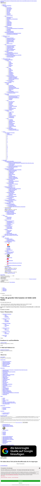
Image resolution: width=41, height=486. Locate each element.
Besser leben (7, 93)
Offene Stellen (9, 230)
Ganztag (8, 20)
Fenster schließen (3, 457)
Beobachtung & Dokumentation (12, 18)
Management (11, 89)
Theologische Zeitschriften (9, 168)
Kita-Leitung (9, 9)
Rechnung (8, 248)
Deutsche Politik (12, 86)
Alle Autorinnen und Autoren (10, 132)
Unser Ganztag (11, 164)
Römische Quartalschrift (13, 177)
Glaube (10, 62)
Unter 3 (8, 19)
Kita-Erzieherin (9, 8)
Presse (4, 399)
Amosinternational (12, 176)
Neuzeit (10, 114)
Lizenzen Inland (9, 226)
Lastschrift (8, 249)
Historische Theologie (10, 39)
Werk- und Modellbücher (11, 49)
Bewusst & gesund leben (13, 96)
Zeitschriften (5, 160)
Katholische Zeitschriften (13, 76)
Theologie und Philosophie (13, 178)
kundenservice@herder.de (11, 269)
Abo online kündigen (10, 444)
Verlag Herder (9, 217)
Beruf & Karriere (10, 52)
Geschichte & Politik (10, 214)
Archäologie (11, 120)
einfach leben (11, 173)
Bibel (10, 61)
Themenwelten (2, 359)
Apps (6, 326)
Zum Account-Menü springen (25, 0)
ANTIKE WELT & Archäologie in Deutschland (17, 206)
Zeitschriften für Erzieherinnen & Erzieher (14, 33)
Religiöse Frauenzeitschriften (14, 78)
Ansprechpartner (9, 224)
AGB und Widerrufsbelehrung (8, 436)
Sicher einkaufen (7, 253)
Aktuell (8, 133)
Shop (5, 16)
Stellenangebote (9, 27)
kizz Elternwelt (11, 167)
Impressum (4, 443)
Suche (1, 275)
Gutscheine (2, 411)
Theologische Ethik (10, 40)
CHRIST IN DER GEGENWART (15, 188)
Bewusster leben (12, 101)
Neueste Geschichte (12, 115)
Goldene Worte (11, 81)
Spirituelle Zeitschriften (13, 77)
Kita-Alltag (9, 10)
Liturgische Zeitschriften (11, 55)
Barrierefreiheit (5, 442)
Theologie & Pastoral (6, 318)
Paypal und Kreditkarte (6, 407)
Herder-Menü (2, 274)
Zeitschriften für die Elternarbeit (12, 34)
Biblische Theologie (10, 37)
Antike (10, 112)
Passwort (17, 278)
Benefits (8, 232)
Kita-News (9, 13)
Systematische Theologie (11, 38)
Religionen (11, 65)
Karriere (6, 229)
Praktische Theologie (10, 41)
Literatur (10, 107)
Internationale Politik (12, 87)
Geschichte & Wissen (6, 331)
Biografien (11, 122)
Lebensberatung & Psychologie (14, 95)
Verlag (4, 215)
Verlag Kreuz (9, 218)
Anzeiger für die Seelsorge (13, 183)
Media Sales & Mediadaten (9, 211)
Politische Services (12, 92)
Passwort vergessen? (32, 278)
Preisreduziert (11, 124)
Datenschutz (5, 440)
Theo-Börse (7, 51)
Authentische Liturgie (10, 47)
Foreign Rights (9, 227)
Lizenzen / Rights (8, 225)
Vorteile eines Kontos (10, 239)
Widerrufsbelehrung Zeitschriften (8, 439)
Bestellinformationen (8, 241)
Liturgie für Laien (10, 48)
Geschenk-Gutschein (10, 251)
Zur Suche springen (33, 0)
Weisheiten (11, 98)
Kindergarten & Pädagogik (11, 213)
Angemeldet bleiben (4, 280)
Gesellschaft (11, 85)
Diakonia (10, 175)
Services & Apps (9, 15)
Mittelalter (10, 113)
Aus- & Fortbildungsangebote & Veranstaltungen (15, 28)
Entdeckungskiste (5, 370)
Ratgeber (10, 104)
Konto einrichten (9, 238)
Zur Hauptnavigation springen (15, 0)
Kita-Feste (8, 11)
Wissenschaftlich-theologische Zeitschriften (14, 169)
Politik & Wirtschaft (8, 82)
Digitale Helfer (9, 22)
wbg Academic (11, 125)
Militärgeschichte (12, 121)
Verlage (6, 216)
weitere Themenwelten (6, 58)
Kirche (10, 64)
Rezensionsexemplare (10, 220)
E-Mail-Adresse (3, 278)
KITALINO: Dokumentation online (11, 234)
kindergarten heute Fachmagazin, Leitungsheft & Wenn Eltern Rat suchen (15, 369)
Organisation (9, 21)
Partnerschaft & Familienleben (14, 97)
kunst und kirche (12, 199)
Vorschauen (9, 223)
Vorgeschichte (11, 111)
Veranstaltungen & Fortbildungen (12, 53)
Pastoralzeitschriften (10, 56)
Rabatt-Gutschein (10, 252)
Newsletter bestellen (3, 415)
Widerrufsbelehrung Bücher (7, 437)
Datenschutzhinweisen (19, 422)
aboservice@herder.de (11, 210)
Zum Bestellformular (3, 465)
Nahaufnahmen (11, 117)
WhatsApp (8, 14)
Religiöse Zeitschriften (10, 75)
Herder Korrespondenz (13, 170)
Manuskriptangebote (6, 403)
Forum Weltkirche (12, 185)
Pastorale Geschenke (10, 50)
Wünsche (10, 99)
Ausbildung (9, 29)
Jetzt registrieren (12, 282)
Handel (4, 236)
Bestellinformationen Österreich (8, 426)
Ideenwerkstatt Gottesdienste (14, 181)
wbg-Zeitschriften (8, 202)
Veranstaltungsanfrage (10, 222)
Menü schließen (3, 2)
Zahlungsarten (2, 405)
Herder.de (2, 1)
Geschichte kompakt (12, 126)
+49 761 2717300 (8, 208)
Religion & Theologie (10, 212)
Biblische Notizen (12, 174)
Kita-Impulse (9, 7)
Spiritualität (11, 63)
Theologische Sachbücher (11, 45)
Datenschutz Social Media (7, 441)
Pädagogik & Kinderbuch (7, 5)
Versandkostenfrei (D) (6, 424)
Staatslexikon (11, 201)
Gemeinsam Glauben (12, 194)
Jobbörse (6, 26)
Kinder (10, 66)
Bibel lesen (11, 195)
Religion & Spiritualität (8, 59)
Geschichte (11, 119)
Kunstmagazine (11, 79)
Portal (6, 6)
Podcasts (8, 12)
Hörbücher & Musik (12, 108)
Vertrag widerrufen (3, 444)
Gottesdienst (11, 180)
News (8, 42)
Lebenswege (11, 105)
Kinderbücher (9, 24)
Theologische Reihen (10, 46)
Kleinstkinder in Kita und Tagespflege (15, 165)
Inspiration (11, 103)
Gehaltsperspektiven (10, 31)
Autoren (4, 131)
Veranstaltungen (9, 134)
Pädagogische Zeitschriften (9, 32)
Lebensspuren (11, 197)
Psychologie (11, 102)
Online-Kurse (9, 23)
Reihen (10, 90)
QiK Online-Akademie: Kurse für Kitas (11, 235)
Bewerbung (9, 30)
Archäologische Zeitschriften (14, 129)
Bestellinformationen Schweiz (8, 425)
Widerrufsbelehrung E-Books (7, 438)
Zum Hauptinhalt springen (4, 0)
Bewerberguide (9, 233)
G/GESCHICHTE (12, 204)
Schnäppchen (9, 25)
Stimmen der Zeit (12, 171)
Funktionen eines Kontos (11, 240)
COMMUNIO (11, 172)
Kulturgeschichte (12, 123)
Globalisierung (11, 116)
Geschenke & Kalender (13, 106)
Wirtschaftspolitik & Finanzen (14, 88)
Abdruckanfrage (9, 228)
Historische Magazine (10, 203)
